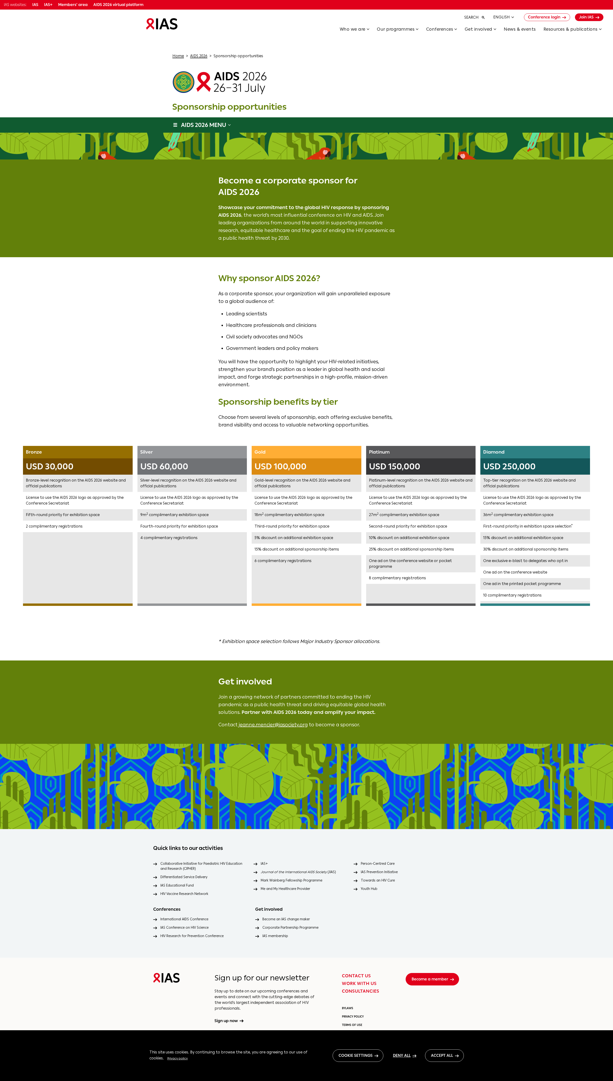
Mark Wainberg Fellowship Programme (291, 880)
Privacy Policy (353, 1016)
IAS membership (275, 936)
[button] (358, 30)
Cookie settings (356, 1055)
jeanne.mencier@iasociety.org (273, 725)
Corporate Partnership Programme (290, 928)
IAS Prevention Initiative (379, 872)
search (471, 17)
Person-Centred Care (378, 864)
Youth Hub (369, 889)
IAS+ (264, 864)
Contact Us (356, 976)
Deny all (402, 1055)
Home (178, 56)
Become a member (430, 979)
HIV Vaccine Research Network (184, 894)
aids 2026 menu (203, 124)
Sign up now (226, 1021)
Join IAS (586, 17)
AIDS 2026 (198, 56)
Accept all (442, 1055)
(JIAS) (298, 872)
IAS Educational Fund (177, 885)
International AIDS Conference (184, 919)
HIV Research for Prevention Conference (192, 936)
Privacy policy (177, 1058)
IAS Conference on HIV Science (184, 928)
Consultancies (360, 991)
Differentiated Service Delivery (183, 877)
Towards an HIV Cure (378, 880)
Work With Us (359, 983)
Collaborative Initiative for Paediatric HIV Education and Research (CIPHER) (201, 866)
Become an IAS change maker (286, 919)
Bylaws (347, 1008)
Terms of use (352, 1025)
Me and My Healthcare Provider (285, 889)
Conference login (544, 17)
